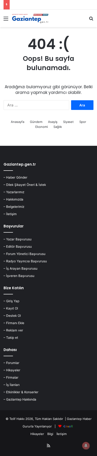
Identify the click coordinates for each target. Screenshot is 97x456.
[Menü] (6, 20)
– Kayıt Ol (11, 308)
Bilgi (50, 434)
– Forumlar (11, 363)
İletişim (62, 434)
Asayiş (52, 122)
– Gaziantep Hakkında (20, 399)
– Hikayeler (12, 370)
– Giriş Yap (11, 301)
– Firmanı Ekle (14, 323)
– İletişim (10, 214)
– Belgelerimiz (14, 207)
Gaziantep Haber (79, 419)
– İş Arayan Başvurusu (20, 268)
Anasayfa (17, 122)
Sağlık (57, 127)
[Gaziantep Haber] (30, 18)
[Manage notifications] (86, 445)
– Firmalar (11, 377)
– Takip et (11, 337)
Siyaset (68, 122)
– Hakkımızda (13, 199)
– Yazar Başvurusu (18, 239)
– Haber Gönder (15, 177)
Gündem (36, 122)
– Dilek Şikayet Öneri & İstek (25, 185)
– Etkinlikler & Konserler (21, 392)
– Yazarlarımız (14, 192)
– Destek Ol (12, 316)
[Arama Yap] (91, 20)
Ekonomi (41, 127)
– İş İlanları (12, 385)
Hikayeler (37, 434)
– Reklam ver (13, 330)
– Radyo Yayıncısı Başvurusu (25, 261)
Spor (82, 122)
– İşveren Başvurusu (19, 276)
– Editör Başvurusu (18, 246)
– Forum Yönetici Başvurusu (24, 254)
